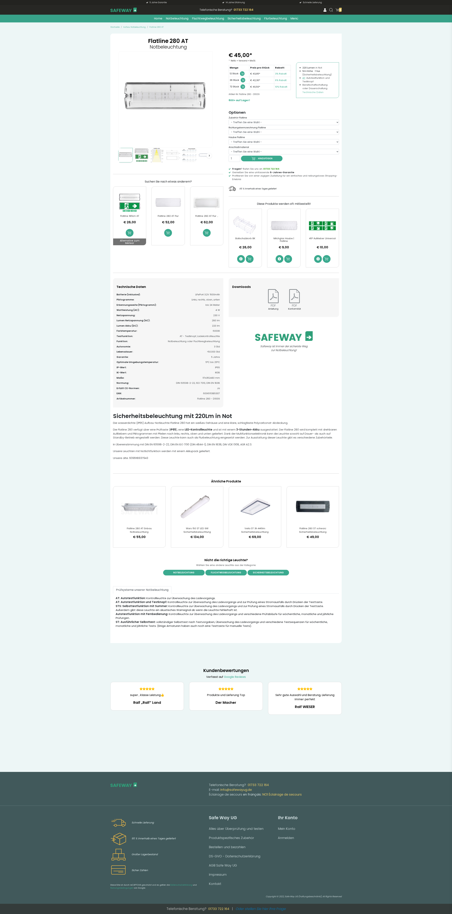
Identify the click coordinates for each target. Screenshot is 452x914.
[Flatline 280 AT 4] (173, 155)
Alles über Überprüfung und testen (236, 828)
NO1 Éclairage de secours (282, 794)
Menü (294, 18)
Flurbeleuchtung (275, 18)
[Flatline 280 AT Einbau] (139, 506)
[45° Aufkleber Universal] (322, 225)
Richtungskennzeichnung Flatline (247, 127)
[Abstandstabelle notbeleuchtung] (189, 155)
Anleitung (273, 308)
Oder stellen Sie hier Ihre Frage (261, 908)
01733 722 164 (243, 10)
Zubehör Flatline (238, 117)
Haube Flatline (237, 137)
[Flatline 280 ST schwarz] (313, 506)
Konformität (294, 308)
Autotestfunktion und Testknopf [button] (316, 79)
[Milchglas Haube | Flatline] (284, 225)
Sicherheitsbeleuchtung (244, 18)
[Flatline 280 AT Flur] (168, 202)
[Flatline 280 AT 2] (141, 155)
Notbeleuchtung (177, 18)
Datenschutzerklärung (181, 884)
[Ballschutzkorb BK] (245, 225)
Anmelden (286, 838)
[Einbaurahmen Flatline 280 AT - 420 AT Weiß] (205, 155)
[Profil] (325, 10)
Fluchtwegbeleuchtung (208, 18)
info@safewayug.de (236, 789)
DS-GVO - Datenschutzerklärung (234, 856)
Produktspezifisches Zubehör (231, 838)
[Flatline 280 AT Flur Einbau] (207, 202)
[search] (331, 10)
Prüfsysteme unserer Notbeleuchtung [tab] (142, 590)
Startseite (115, 27)
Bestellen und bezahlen (227, 847)
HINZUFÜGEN (265, 158)
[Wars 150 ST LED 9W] (197, 506)
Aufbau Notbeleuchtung (134, 27)
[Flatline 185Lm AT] (129, 202)
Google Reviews (235, 677)
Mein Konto (286, 828)
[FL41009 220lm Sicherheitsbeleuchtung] (125, 155)
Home (158, 18)
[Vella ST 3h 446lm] (255, 506)
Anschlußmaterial (239, 147)
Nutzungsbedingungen (121, 887)
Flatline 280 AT (156, 27)
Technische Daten (312, 92)
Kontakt (215, 884)
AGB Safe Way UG (223, 865)
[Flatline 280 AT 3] (157, 155)
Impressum (218, 874)
